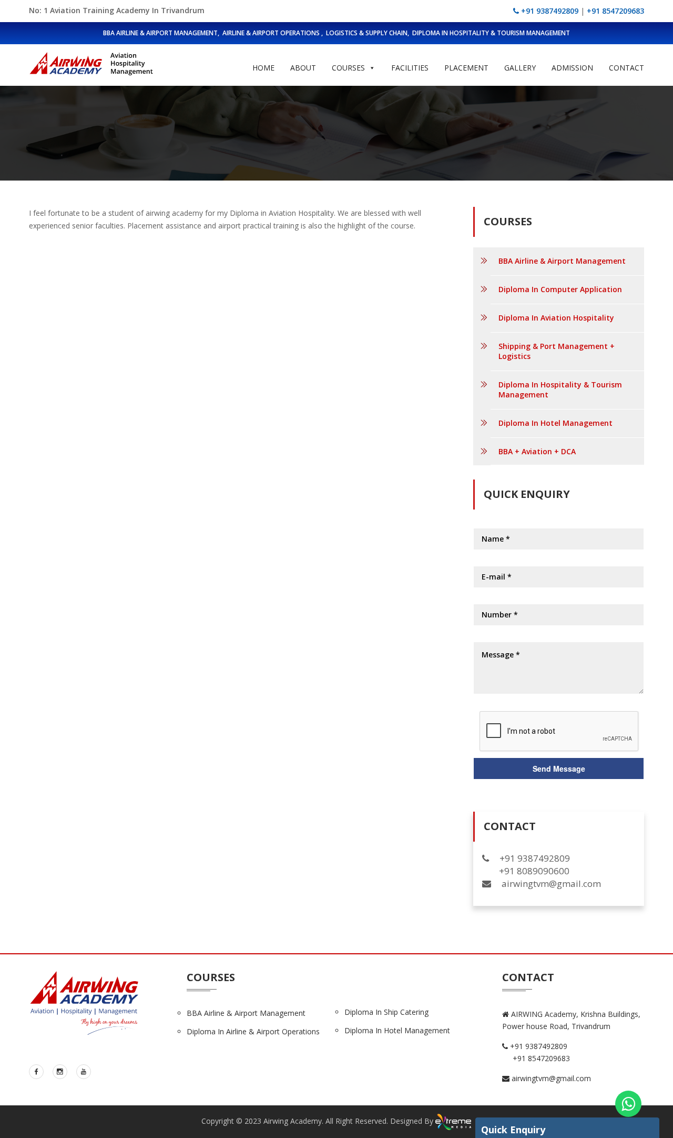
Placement (466, 68)
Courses (348, 68)
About (303, 68)
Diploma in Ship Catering (386, 1012)
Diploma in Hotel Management (397, 1030)
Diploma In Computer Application (560, 289)
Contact (626, 68)
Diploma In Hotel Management (555, 423)
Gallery (520, 68)
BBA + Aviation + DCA (537, 451)
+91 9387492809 (548, 11)
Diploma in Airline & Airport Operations (253, 1031)
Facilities (410, 68)
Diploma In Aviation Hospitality (556, 318)
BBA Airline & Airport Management (562, 261)
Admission (572, 68)
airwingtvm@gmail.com (550, 1078)
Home (263, 68)
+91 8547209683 (615, 11)
